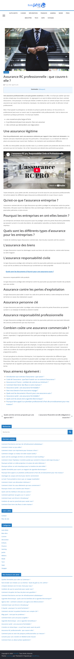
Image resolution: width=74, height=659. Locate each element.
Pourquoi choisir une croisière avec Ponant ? (16, 488)
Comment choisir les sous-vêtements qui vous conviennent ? (21, 485)
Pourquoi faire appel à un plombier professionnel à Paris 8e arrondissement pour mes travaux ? (33, 473)
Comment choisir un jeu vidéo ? (12, 447)
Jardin (3, 552)
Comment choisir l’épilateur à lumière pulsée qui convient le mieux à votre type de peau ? (31, 460)
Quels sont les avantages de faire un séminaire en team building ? (23, 457)
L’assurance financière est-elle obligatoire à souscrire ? (54, 416)
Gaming (53, 13)
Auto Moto (5, 530)
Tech (36, 18)
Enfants (4, 543)
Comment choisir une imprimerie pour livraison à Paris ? (20, 450)
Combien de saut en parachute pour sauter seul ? (18, 501)
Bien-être (28, 18)
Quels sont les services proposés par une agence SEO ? (19, 416)
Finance (6, 72)
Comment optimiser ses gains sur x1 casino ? (16, 495)
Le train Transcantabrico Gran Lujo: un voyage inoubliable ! (21, 479)
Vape (43, 18)
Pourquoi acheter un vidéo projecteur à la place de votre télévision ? (24, 463)
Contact (4, 516)
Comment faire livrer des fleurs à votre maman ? (17, 504)
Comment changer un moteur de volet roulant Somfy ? (19, 454)
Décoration (33, 13)
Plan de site (5, 519)
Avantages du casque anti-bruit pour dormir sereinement (20, 476)
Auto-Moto (13, 13)
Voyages (51, 18)
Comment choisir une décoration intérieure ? (16, 482)
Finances (44, 13)
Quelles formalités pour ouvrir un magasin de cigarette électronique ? (24, 469)
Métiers (4, 555)
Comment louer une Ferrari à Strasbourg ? (15, 498)
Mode (61, 13)
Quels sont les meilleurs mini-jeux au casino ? (16, 492)
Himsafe (16, 85)
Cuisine (23, 13)
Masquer (42, 89)
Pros (67, 13)
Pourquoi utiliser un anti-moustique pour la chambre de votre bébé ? (24, 466)
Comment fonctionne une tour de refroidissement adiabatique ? (22, 444)
